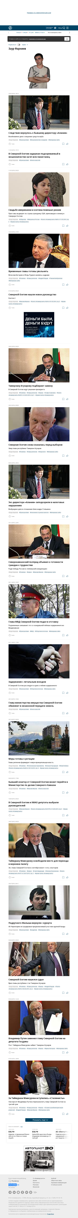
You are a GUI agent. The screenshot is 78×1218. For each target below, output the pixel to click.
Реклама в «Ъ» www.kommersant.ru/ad (39, 13)
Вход (60, 28)
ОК (67, 39)
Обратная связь (56, 1180)
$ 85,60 (19, 32)
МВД (32, 631)
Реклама (36, 1185)
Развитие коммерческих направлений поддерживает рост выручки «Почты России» (65, 1136)
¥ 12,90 (31, 32)
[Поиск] (63, 27)
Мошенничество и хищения (39, 140)
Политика (23, 278)
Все (22, 1126)
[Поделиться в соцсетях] (67, 144)
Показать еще (39, 1119)
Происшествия (24, 140)
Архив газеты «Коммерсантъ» (20, 222)
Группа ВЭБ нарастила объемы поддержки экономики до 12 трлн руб (41, 1136)
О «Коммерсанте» (39, 1178)
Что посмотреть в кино (54, 32)
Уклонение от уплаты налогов (40, 512)
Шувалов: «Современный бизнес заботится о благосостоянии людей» (19, 1136)
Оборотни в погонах (42, 631)
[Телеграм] (10, 1192)
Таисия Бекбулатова (56, 278)
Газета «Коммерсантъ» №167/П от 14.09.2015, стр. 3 (47, 809)
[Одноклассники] (22, 1192)
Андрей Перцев (43, 278)
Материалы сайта (54, 140)
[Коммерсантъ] (10, 28)
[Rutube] (26, 1192)
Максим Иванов (25, 301)
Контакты (36, 1183)
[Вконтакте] (14, 1192)
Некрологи (42, 452)
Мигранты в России (34, 219)
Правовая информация (59, 1183)
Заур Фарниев (14, 140)
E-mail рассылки (56, 1185)
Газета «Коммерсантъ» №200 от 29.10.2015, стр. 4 (24, 768)
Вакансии (36, 1187)
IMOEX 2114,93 (39, 32)
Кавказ (41, 393)
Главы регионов (32, 278)
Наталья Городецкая (52, 766)
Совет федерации (39, 871)
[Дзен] (18, 1192)
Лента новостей (35, 160)
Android (53, 1178)
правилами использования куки (37, 39)
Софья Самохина (50, 393)
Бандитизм (34, 930)
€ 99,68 (25, 32)
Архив (35, 1180)
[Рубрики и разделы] (67, 27)
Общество (23, 219)
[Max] (30, 1192)
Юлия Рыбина (64, 766)
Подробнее (50, 1214)
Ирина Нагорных (50, 1048)
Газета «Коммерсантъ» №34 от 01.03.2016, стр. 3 (46, 301)
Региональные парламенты (36, 766)
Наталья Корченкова (52, 871)
